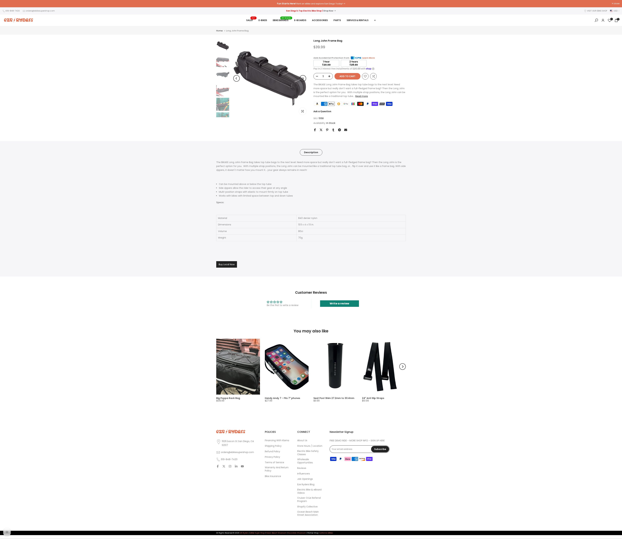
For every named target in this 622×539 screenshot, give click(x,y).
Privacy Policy (272, 457)
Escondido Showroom (297, 533)
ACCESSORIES (320, 20)
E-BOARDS (300, 20)
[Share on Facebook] (314, 129)
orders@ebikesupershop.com (40, 10)
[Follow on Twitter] (223, 467)
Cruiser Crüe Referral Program (309, 499)
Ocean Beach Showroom (276, 533)
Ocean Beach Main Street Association (308, 513)
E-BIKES (263, 20)
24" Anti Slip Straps (373, 398)
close (7, 4)
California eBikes (326, 533)
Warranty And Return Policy (276, 469)
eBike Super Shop (257, 533)
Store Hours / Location (309, 446)
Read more (361, 96)
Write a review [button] (339, 303)
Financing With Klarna (277, 440)
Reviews (301, 468)
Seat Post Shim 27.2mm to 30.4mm (333, 398)
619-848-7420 (13, 10)
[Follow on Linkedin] (236, 467)
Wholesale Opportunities (305, 461)
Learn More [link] (368, 57)
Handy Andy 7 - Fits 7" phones (282, 398)
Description (311, 152)
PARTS (337, 20)
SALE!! (250, 20)
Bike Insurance (273, 476)
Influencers (303, 473)
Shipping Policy (273, 446)
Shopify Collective (307, 506)
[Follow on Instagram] (230, 467)
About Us (302, 440)
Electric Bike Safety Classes (308, 453)
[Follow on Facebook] (217, 467)
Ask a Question (322, 111)
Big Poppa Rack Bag (228, 398)
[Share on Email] (345, 129)
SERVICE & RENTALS (358, 20)
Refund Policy (272, 451)
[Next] (303, 78)
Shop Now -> (329, 10)
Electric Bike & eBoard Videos (309, 491)
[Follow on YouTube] (242, 467)
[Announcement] (311, 4)
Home (219, 31)
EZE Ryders (244, 533)
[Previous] (236, 78)
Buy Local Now (227, 264)
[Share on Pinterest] (327, 129)
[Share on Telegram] (339, 129)
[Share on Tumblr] (333, 129)
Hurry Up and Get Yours (328, 3)
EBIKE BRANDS (282, 20)
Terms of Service (274, 462)
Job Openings (305, 479)
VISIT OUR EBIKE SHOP (597, 10)
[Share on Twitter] (321, 129)
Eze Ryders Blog (305, 484)
